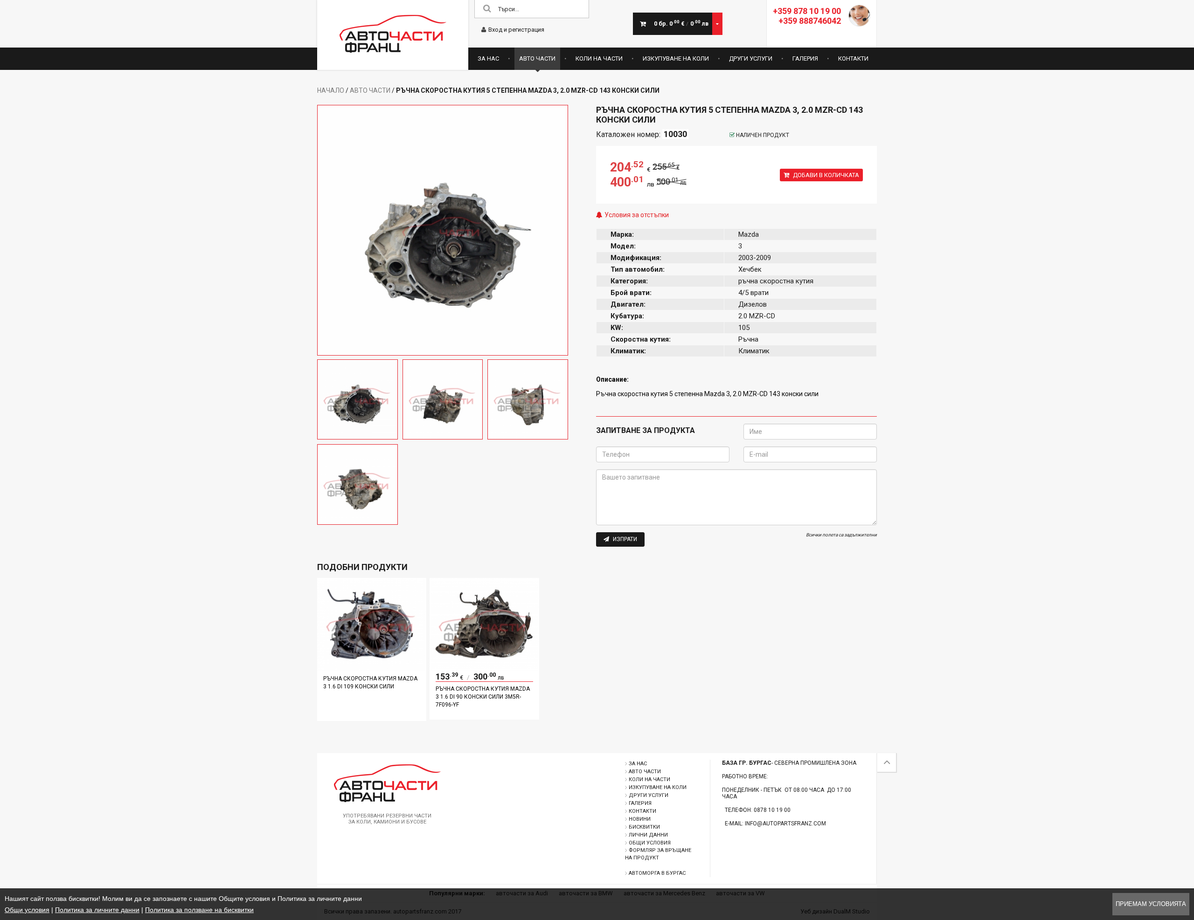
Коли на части (599, 58)
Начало (330, 90)
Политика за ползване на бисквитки (199, 909)
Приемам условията (1151, 903)
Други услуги (750, 58)
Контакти (853, 58)
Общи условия (650, 843)
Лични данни (648, 835)
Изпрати (624, 539)
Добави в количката (825, 175)
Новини (640, 819)
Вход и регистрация (516, 29)
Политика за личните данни (97, 909)
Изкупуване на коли (676, 58)
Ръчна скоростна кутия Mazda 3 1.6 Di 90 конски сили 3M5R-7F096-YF (483, 697)
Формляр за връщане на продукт (658, 854)
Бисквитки (644, 827)
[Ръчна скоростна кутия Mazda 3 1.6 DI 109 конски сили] (372, 669)
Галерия (805, 58)
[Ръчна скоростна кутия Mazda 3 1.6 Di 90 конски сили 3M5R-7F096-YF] (484, 669)
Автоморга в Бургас (657, 873)
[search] (487, 9)
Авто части (537, 58)
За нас (488, 58)
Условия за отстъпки (636, 215)
